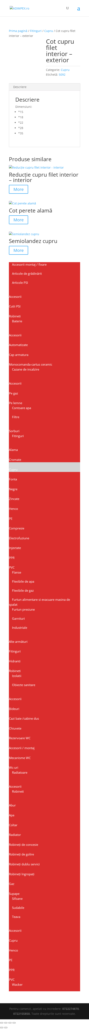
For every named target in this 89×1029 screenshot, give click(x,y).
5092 (62, 74)
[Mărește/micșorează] (1, 1022)
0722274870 (70, 1009)
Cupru (48, 31)
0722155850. (22, 1014)
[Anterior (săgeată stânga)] (1, 1027)
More (18, 189)
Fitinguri (36, 31)
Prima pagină (18, 31)
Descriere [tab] (19, 87)
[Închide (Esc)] (14, 1022)
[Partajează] (10, 1022)
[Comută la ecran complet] (5, 1022)
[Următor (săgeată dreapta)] (5, 1027)
